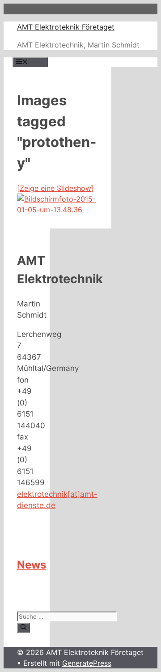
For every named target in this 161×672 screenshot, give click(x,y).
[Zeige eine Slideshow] (55, 188)
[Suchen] (23, 628)
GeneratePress (86, 663)
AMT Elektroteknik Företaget (65, 26)
